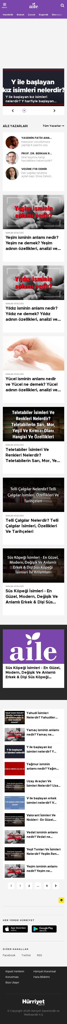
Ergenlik (43, 15)
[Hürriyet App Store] (15, 929)
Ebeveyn (57, 15)
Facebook (9, 955)
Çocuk (31, 15)
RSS (39, 955)
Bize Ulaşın (12, 982)
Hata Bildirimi (42, 977)
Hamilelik (8, 15)
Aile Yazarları (15, 126)
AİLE (34, 5)
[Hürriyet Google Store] (44, 929)
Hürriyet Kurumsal (45, 971)
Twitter (26, 955)
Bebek (20, 15)
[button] (32, 186)
